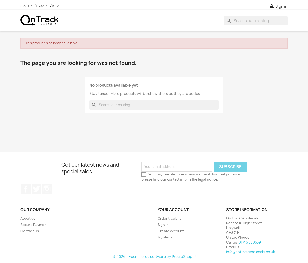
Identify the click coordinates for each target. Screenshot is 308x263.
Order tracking (170, 218)
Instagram (47, 189)
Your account (173, 209)
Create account (171, 231)
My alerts (165, 237)
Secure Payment (34, 224)
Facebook (26, 189)
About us (27, 218)
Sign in (163, 224)
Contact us (29, 231)
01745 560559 (47, 6)
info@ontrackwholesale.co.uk (250, 252)
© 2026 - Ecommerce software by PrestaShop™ (154, 256)
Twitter (36, 189)
